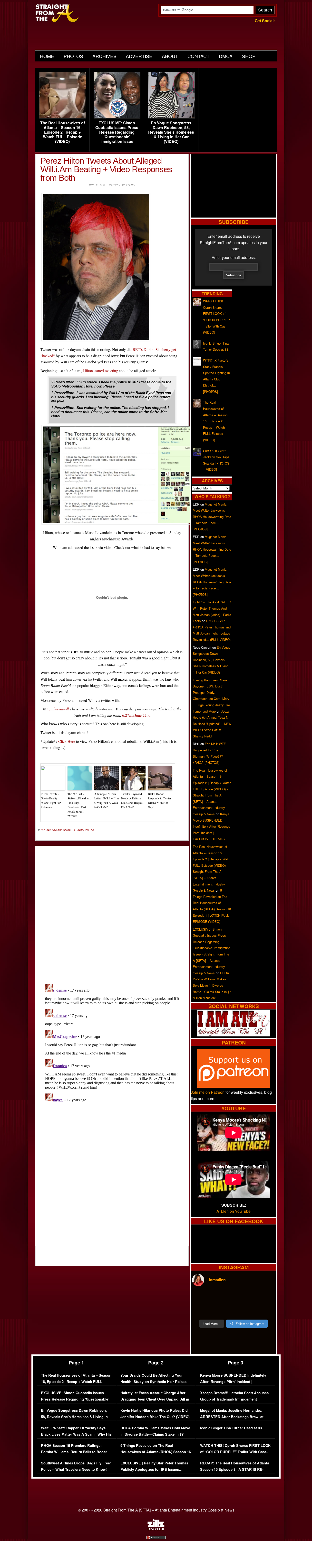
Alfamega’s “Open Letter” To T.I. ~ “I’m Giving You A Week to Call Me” (106, 800)
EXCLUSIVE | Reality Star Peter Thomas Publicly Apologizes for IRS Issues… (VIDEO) (154, 1469)
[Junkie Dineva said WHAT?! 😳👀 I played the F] (223, 1309)
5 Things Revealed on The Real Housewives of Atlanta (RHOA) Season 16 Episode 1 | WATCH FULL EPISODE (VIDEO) (155, 1455)
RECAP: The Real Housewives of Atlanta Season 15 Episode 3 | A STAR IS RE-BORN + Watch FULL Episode (234, 1469)
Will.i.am (89, 830)
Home (47, 56)
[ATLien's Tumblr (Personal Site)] (233, 1035)
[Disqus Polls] (112, 911)
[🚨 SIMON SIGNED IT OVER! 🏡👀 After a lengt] (265, 1309)
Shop (248, 56)
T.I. (74, 830)
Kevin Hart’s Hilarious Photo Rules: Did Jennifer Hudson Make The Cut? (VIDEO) (155, 1413)
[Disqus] (112, 1043)
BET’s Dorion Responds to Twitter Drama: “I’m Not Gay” (159, 800)
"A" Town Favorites (51, 830)
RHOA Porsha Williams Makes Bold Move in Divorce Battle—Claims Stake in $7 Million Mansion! (212, 985)
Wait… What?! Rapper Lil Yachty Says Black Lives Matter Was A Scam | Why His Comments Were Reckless (76, 1434)
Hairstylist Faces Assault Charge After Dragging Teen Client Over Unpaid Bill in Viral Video (154, 1399)
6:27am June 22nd (136, 715)
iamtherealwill (58, 708)
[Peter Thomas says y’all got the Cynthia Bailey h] (202, 1309)
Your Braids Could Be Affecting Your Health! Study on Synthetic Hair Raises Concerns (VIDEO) (153, 1381)
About (170, 56)
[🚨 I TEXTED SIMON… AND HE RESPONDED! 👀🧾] (244, 1309)
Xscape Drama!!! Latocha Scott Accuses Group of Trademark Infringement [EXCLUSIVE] (234, 1399)
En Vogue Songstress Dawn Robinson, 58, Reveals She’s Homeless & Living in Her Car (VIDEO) (171, 132)
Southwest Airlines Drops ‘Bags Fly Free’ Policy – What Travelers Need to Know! (76, 1466)
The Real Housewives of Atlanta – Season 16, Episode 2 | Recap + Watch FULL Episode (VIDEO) (62, 132)
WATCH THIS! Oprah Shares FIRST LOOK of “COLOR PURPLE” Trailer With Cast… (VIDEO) (235, 1452)
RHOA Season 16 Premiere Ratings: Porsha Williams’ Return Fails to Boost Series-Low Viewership (74, 1452)
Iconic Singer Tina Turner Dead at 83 (231, 1428)
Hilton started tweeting (100, 370)
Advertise (139, 56)
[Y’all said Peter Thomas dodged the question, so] (244, 1297)
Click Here (66, 741)
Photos (73, 56)
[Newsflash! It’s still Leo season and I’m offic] (202, 1297)
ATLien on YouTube (233, 1211)
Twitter (80, 830)
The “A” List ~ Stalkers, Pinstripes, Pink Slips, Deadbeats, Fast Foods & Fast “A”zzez (79, 805)
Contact (198, 56)
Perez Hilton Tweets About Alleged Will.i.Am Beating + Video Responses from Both (106, 169)
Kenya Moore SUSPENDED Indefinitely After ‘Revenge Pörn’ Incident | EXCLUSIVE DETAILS (211, 826)
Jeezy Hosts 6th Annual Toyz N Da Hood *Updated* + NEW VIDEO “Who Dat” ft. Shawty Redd (212, 723)
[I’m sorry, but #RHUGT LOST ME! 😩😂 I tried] (223, 1297)
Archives (104, 56)
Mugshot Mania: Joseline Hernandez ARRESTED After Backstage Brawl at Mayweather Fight (231, 1416)
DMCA (226, 56)
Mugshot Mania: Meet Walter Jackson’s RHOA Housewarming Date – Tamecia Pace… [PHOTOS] (212, 516)
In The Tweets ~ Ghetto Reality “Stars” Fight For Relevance (51, 800)
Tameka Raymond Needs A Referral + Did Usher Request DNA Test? (132, 800)
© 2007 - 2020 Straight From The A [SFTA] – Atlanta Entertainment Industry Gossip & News (156, 1510)
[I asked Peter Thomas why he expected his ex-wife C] (265, 1297)
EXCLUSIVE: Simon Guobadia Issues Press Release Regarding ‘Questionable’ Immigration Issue (116, 132)
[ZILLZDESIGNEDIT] (156, 1529)
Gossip (67, 830)
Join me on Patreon (207, 1092)
